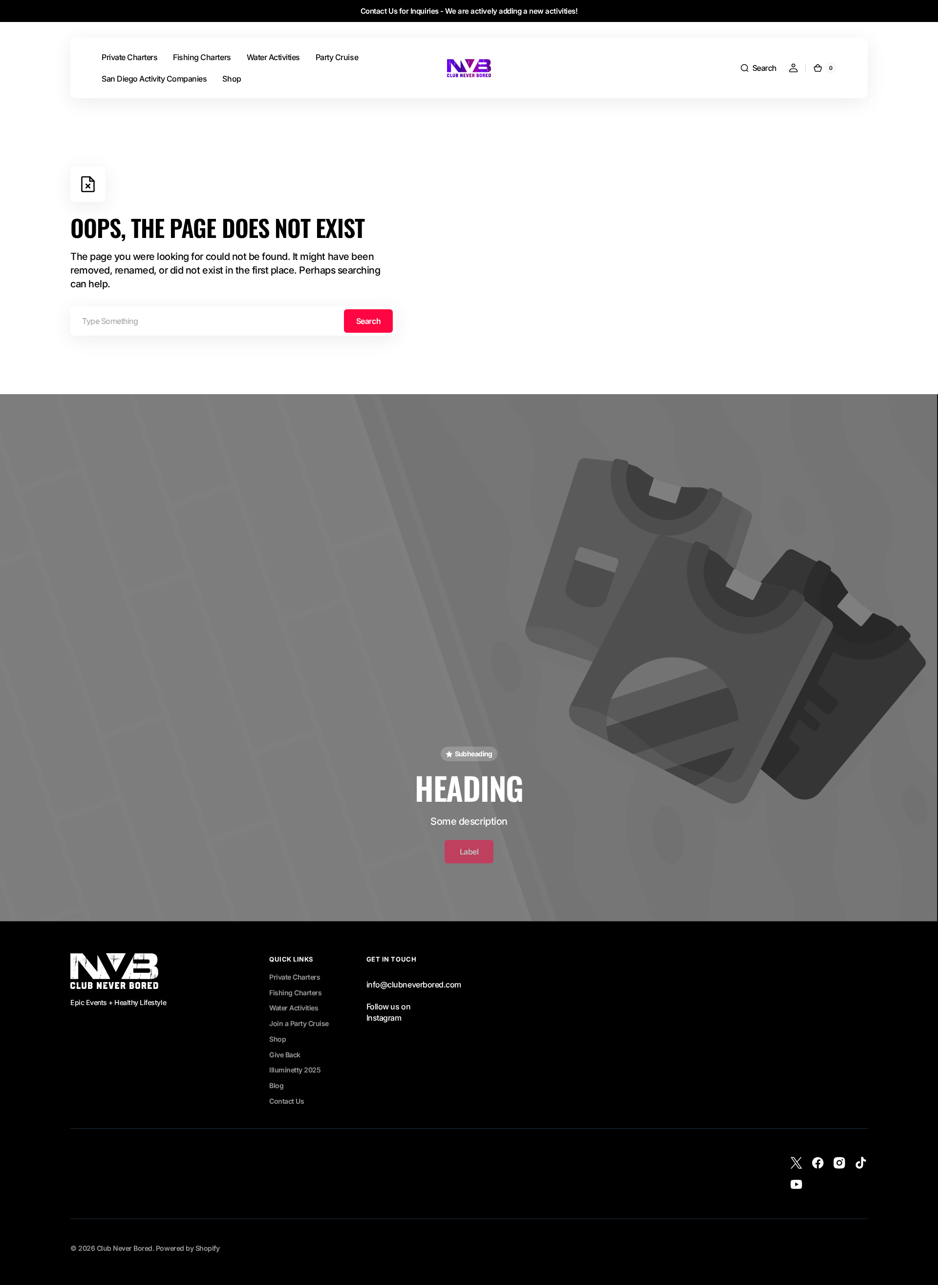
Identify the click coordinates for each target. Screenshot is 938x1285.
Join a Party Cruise (299, 1023)
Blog (276, 1085)
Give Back (284, 1054)
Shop (277, 1039)
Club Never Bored (124, 1248)
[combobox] (233, 321)
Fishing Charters (295, 992)
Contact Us (286, 1101)
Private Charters (294, 977)
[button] (758, 68)
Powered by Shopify (187, 1248)
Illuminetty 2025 (294, 1070)
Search (368, 321)
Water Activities (293, 1008)
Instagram (384, 1018)
